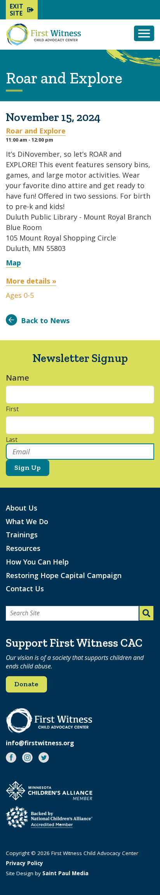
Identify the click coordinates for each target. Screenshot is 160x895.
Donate (26, 684)
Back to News (45, 320)
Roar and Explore (36, 130)
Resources (23, 548)
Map (13, 262)
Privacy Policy (24, 863)
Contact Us (25, 588)
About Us (21, 507)
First (12, 409)
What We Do (27, 521)
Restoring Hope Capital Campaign (64, 575)
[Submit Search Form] (146, 613)
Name (21, 377)
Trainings (22, 534)
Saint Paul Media (65, 873)
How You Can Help (37, 561)
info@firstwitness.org (40, 743)
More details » (31, 281)
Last (11, 439)
